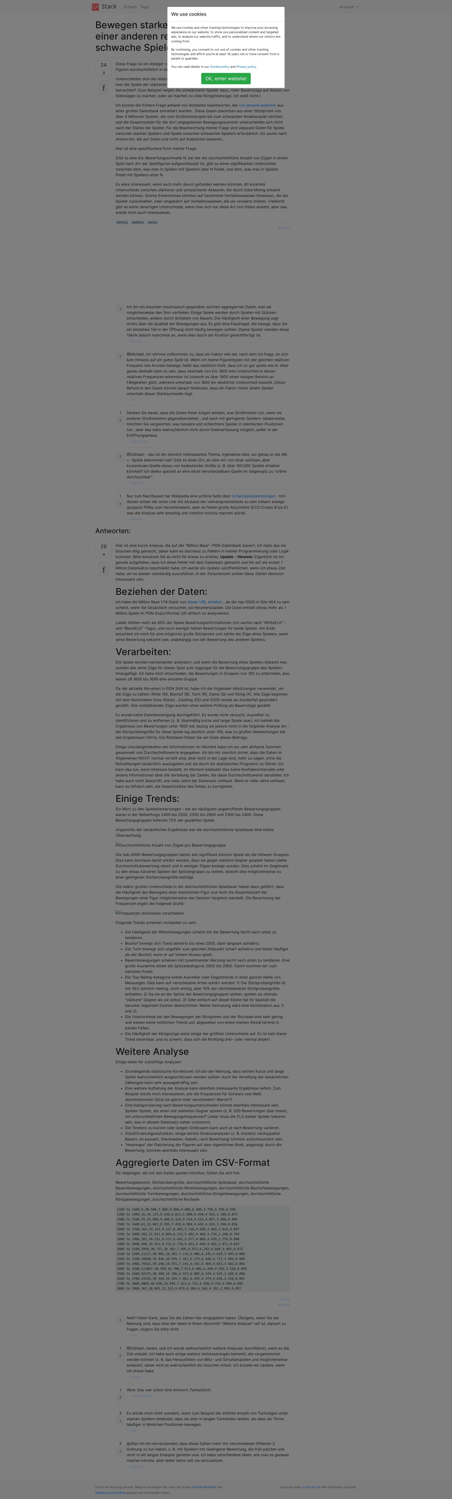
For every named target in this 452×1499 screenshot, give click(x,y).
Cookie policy (219, 66)
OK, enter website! (226, 78)
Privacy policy (246, 66)
